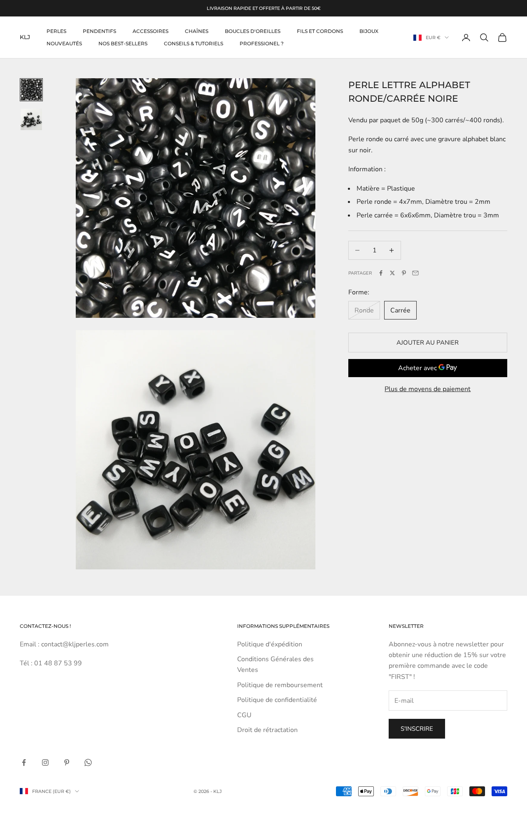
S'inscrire (417, 729)
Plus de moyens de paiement (428, 389)
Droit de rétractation (267, 729)
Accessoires (150, 31)
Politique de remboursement (280, 685)
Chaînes (196, 31)
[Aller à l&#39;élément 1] (31, 89)
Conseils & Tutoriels (193, 43)
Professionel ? (262, 43)
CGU (244, 715)
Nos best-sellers (122, 43)
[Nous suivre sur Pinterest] (67, 762)
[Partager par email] (415, 273)
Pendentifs (99, 31)
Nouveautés (64, 43)
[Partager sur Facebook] (381, 273)
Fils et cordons (320, 31)
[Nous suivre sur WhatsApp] (88, 762)
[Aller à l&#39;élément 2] (31, 119)
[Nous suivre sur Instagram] (45, 762)
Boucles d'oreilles (252, 31)
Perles (56, 31)
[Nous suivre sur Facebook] (24, 762)
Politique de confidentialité (277, 699)
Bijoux (368, 31)
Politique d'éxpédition (269, 644)
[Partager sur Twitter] (392, 273)
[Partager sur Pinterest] (404, 273)
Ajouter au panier (427, 342)
